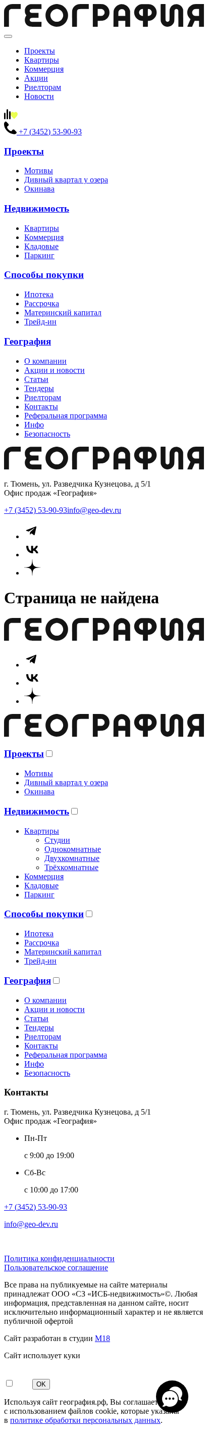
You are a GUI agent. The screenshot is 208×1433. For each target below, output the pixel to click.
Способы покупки (44, 274)
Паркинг (39, 255)
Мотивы (38, 170)
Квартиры (41, 60)
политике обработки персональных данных (85, 1420)
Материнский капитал (62, 312)
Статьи (36, 379)
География (27, 341)
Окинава (39, 188)
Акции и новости (54, 370)
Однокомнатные (72, 849)
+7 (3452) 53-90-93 (35, 510)
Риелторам (42, 87)
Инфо (34, 424)
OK (41, 1384)
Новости (39, 96)
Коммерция (44, 69)
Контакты (41, 406)
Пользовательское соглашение (56, 1267)
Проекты (39, 50)
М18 (102, 1338)
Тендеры (39, 388)
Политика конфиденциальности (59, 1258)
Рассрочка (41, 303)
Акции (36, 78)
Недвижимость (36, 208)
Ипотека (39, 294)
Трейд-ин (40, 321)
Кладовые (41, 246)
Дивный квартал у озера (66, 179)
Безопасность (47, 433)
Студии (57, 840)
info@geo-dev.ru (94, 510)
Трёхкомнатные (71, 867)
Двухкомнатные (71, 858)
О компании (45, 361)
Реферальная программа (65, 415)
